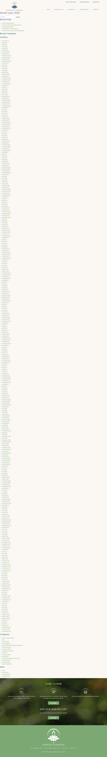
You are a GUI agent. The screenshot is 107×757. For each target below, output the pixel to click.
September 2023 (6, 105)
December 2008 (6, 419)
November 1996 (6, 566)
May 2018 (4, 222)
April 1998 (4, 534)
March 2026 (5, 50)
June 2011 (4, 367)
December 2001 (6, 458)
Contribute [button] (96, 9)
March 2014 (5, 311)
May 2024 (4, 91)
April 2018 (4, 224)
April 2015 (4, 287)
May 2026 (4, 46)
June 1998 (4, 531)
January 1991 (5, 625)
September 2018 (6, 217)
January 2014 (5, 315)
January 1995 (5, 583)
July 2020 (4, 176)
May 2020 (4, 180)
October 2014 (5, 299)
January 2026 (5, 53)
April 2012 (4, 352)
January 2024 (5, 98)
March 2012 (5, 354)
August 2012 (5, 345)
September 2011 (6, 362)
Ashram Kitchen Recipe (8, 638)
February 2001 (6, 477)
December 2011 (6, 360)
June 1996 (4, 575)
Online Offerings (84, 9)
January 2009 (5, 417)
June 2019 (4, 200)
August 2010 (5, 384)
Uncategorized (6, 662)
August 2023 (5, 107)
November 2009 (6, 401)
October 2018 (5, 215)
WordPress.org (6, 676)
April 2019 (4, 204)
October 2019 (5, 193)
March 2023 (5, 117)
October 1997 (5, 545)
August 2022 (5, 129)
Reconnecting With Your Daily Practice (11, 25)
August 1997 (5, 549)
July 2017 (4, 239)
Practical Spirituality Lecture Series (11, 658)
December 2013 (6, 317)
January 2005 (5, 445)
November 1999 (6, 499)
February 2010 (6, 395)
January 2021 (5, 165)
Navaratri (4, 652)
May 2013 (4, 328)
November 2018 (6, 213)
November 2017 (6, 232)
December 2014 (6, 295)
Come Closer (33, 748)
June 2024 (4, 89)
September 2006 (6, 436)
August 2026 (5, 40)
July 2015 (4, 282)
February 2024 (6, 96)
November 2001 (6, 460)
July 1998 (4, 529)
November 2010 (6, 378)
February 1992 (6, 614)
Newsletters (5, 656)
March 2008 (5, 427)
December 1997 (6, 542)
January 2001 (5, 479)
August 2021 (5, 152)
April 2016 (4, 267)
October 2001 (5, 462)
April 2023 (4, 115)
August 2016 (5, 259)
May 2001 (4, 471)
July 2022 (4, 131)
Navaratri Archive (6, 654)
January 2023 (5, 120)
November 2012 (6, 339)
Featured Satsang (6, 649)
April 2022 (4, 137)
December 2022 (6, 122)
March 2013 (5, 332)
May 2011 (4, 369)
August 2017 (5, 237)
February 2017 (6, 248)
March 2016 (5, 269)
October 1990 (5, 629)
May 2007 (4, 434)
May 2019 (4, 202)
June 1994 (4, 594)
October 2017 (5, 233)
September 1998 (6, 525)
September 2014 (6, 300)
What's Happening (7, 664)
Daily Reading (65, 748)
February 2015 (6, 291)
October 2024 (5, 81)
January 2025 (5, 76)
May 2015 (4, 285)
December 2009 (6, 399)
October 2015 (5, 276)
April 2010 (4, 391)
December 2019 (6, 189)
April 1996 (4, 579)
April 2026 (4, 48)
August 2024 (5, 85)
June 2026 (4, 44)
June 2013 (4, 326)
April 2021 (4, 159)
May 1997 (4, 555)
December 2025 (6, 55)
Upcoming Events (56, 748)
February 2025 (6, 74)
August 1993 (5, 601)
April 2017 (4, 245)
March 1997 (5, 559)
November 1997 (6, 544)
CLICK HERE (53, 703)
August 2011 (5, 363)
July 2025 (4, 65)
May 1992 (4, 609)
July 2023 (4, 109)
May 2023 (4, 113)
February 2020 (6, 185)
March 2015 (5, 289)
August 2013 (5, 323)
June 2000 (4, 492)
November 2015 (6, 274)
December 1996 (6, 564)
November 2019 (6, 191)
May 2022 (4, 135)
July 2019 (4, 198)
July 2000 (4, 490)
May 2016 (4, 265)
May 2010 (4, 389)
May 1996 (4, 577)
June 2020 (4, 178)
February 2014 (6, 313)
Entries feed (5, 672)
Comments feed (6, 674)
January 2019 (5, 209)
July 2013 (4, 325)
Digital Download (6, 647)
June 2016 (4, 263)
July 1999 (4, 507)
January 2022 (5, 143)
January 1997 (5, 562)
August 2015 (5, 280)
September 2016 (6, 258)
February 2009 (6, 415)
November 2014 (6, 297)
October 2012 (5, 341)
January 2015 (5, 293)
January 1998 (5, 540)
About (48, 9)
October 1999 (5, 501)
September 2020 (6, 172)
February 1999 (6, 516)
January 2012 (5, 358)
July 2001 (4, 467)
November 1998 (6, 521)
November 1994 (6, 585)
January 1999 (5, 518)
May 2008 (4, 425)
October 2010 (5, 380)
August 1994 (5, 590)
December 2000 (6, 481)
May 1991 (4, 623)
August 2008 (5, 423)
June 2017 (4, 241)
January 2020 (5, 187)
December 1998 (6, 519)
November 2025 (6, 57)
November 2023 (6, 102)
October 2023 (5, 104)
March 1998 (5, 536)
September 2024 (6, 83)
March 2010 (5, 393)
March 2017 (5, 247)
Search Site (72, 748)
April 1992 (4, 610)
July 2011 (4, 365)
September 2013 (6, 321)
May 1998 (4, 533)
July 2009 (4, 408)
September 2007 (6, 430)
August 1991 (5, 620)
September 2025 (6, 61)
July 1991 (4, 622)
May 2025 (4, 68)
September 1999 (6, 503)
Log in (3, 670)
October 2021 (5, 148)
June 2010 (4, 388)
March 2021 (5, 161)
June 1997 (4, 553)
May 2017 (4, 243)
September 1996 (6, 570)
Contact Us (47, 748)
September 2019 (6, 195)
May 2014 (4, 308)
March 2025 (5, 72)
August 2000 (5, 488)
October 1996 (5, 568)
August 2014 (5, 302)
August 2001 (5, 466)
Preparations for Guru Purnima (10, 28)
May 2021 (4, 157)
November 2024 (6, 79)
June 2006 (4, 438)
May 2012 (4, 351)
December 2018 (6, 211)
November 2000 (6, 482)
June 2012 (4, 349)
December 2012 (6, 337)
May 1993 (4, 607)
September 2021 (6, 150)
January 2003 (5, 451)
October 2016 (5, 256)
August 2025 (5, 63)
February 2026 (6, 52)
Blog (3, 639)
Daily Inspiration (6, 643)
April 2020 (4, 181)
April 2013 (4, 330)
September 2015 (6, 278)
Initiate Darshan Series (8, 651)
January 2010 (5, 397)
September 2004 (6, 449)
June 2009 (4, 410)
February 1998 (6, 538)
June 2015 (4, 284)
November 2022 (6, 124)
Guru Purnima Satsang (7, 26)
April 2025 (4, 70)
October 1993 (5, 597)
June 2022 (4, 133)
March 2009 (5, 414)
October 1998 (5, 523)
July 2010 (4, 386)
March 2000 (5, 495)
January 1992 (5, 616)
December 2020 (6, 167)
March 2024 (5, 94)
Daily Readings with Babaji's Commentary (12, 645)
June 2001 (4, 469)
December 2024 (6, 78)
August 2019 (5, 196)
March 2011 (5, 373)
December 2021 (6, 144)
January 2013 (5, 336)
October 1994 (5, 586)
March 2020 (5, 183)
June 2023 (4, 111)
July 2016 (4, 261)
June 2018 (4, 221)
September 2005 (6, 441)
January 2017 (5, 250)
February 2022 (6, 141)
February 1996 (6, 581)
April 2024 (4, 92)
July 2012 (4, 347)
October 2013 (5, 319)
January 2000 (5, 497)
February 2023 (6, 118)
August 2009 (5, 406)
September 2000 (6, 486)
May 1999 (4, 510)
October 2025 (5, 59)
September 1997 (6, 547)
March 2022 (5, 139)
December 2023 (6, 100)
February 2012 (6, 356)
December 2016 (6, 252)
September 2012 (6, 343)
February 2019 (6, 207)
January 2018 (5, 228)
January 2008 (5, 429)
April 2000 (4, 493)
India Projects (71, 9)
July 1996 (4, 573)
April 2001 (4, 473)
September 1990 (6, 631)
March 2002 (5, 455)
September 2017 (6, 235)
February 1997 (6, 560)
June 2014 (4, 306)
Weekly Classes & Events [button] (71, 2)
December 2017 (6, 230)
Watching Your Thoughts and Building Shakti (13, 30)
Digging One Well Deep (8, 23)
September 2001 (6, 464)
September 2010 (6, 382)
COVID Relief (5, 641)
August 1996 (5, 571)
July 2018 (4, 219)
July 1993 (4, 603)
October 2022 (5, 126)
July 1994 (4, 592)
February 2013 (6, 334)
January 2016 (5, 271)
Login (40, 748)
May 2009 (4, 412)
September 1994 (6, 588)
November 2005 (6, 440)
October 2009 (5, 403)
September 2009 (6, 404)
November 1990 (6, 627)
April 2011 (4, 371)
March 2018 (5, 226)
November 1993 (6, 596)
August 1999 (5, 505)
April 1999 (4, 512)
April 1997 (4, 557)
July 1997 (4, 551)
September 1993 (6, 599)
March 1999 (5, 514)
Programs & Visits (58, 9)
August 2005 (5, 443)
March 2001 (5, 475)
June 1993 (4, 605)
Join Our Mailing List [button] (84, 2)
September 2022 (6, 128)
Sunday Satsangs (6, 660)
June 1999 (4, 508)
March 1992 (5, 612)
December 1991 (6, 618)
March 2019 (5, 206)
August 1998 (5, 527)
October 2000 (5, 484)
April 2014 (4, 310)
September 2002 (6, 453)
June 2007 (4, 432)
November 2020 (6, 169)
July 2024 (4, 87)
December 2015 (6, 273)
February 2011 (6, 375)
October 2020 (5, 170)
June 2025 (4, 66)
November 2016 (6, 254)
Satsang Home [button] (96, 2)
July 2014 (4, 304)
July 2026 (4, 42)
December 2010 (6, 377)
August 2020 (5, 174)
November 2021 (6, 146)
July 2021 (4, 154)
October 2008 (5, 421)
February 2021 (6, 163)
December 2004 (6, 447)
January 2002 (5, 456)
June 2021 (4, 155)
